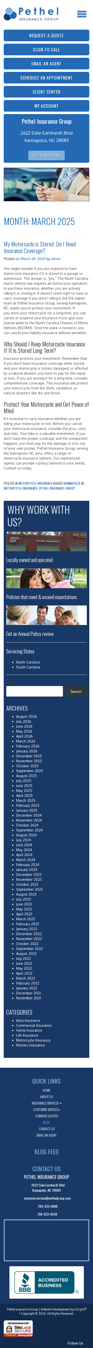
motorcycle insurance (21, 488)
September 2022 (29, 948)
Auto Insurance (28, 1020)
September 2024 (29, 830)
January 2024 (26, 869)
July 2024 (23, 840)
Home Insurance (29, 1030)
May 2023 (24, 909)
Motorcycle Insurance (35, 483)
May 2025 (24, 790)
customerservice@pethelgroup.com (47, 1198)
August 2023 (26, 894)
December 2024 (29, 815)
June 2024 (24, 845)
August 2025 (26, 776)
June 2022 (24, 963)
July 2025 (23, 781)
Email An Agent (46, 1135)
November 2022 (29, 939)
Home (46, 1090)
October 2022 (27, 944)
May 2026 (24, 731)
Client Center (47, 91)
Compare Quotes (46, 1115)
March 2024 (25, 860)
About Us (46, 1096)
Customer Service (45, 1109)
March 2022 (25, 978)
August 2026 (26, 716)
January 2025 (26, 810)
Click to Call (46, 49)
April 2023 (24, 914)
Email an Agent (46, 63)
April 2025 (24, 795)
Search (12, 682)
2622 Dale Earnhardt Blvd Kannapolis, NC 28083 (48, 1187)
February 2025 (27, 805)
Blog (46, 1122)
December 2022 (29, 934)
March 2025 (25, 800)
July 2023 (23, 899)
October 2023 (27, 884)
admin (56, 258)
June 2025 (24, 786)
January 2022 (26, 988)
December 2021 (28, 993)
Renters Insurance (30, 1045)
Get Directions (46, 155)
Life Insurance (27, 1035)
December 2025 (29, 756)
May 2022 (24, 968)
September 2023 (29, 889)
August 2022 (26, 953)
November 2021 (28, 998)
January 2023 (26, 929)
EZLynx (80, 1309)
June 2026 (24, 726)
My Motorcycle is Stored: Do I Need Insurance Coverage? (40, 247)
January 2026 (26, 751)
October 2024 (27, 825)
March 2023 (25, 919)
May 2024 (24, 850)
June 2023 (24, 904)
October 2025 (27, 766)
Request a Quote (46, 35)
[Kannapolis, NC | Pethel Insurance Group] (31, 9)
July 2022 (23, 958)
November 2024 (29, 820)
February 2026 (27, 746)
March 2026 (25, 741)
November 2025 (29, 761)
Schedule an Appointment (46, 77)
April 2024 (24, 855)
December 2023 (28, 874)
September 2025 (29, 771)
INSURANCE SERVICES (45, 1103)
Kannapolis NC (74, 483)
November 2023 (29, 879)
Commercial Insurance (34, 1025)
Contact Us (47, 1128)
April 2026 (24, 736)
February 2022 (27, 983)
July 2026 (23, 721)
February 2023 (27, 924)
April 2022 (24, 973)
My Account (46, 105)
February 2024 (27, 865)
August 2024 (26, 835)
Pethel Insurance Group (57, 488)
